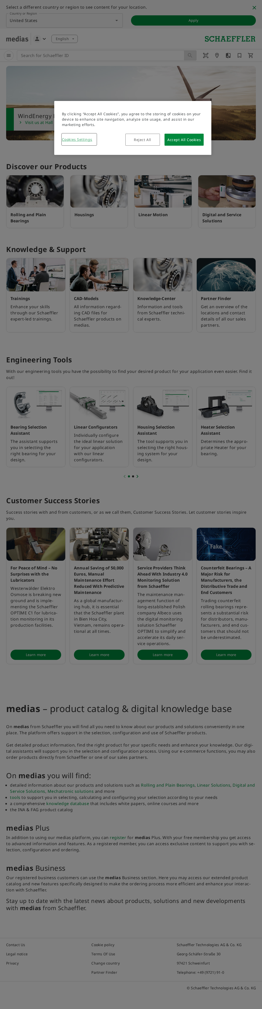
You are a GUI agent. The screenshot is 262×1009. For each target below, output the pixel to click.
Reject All (142, 139)
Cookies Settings (77, 139)
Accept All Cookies (184, 139)
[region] (132, 128)
